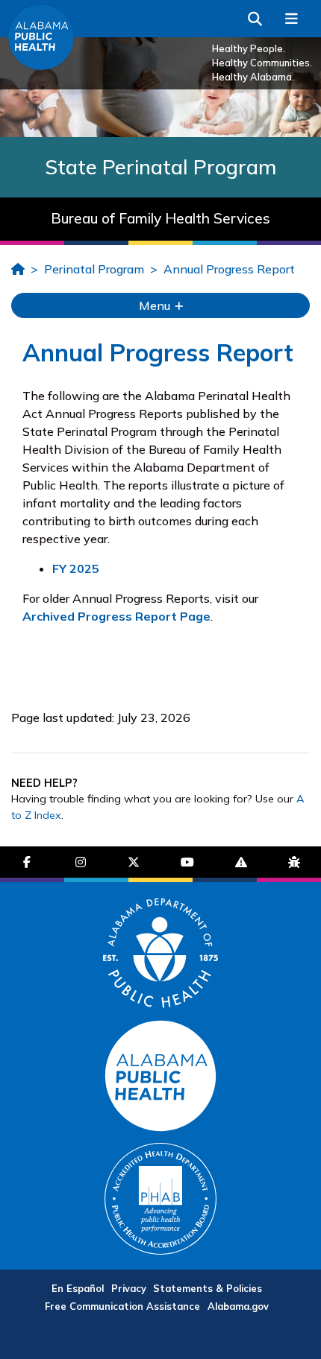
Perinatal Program (94, 269)
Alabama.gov (238, 1306)
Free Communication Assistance (122, 1306)
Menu (156, 305)
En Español (78, 1288)
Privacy (128, 1288)
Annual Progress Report (229, 269)
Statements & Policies (207, 1288)
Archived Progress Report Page (116, 616)
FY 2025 (75, 568)
